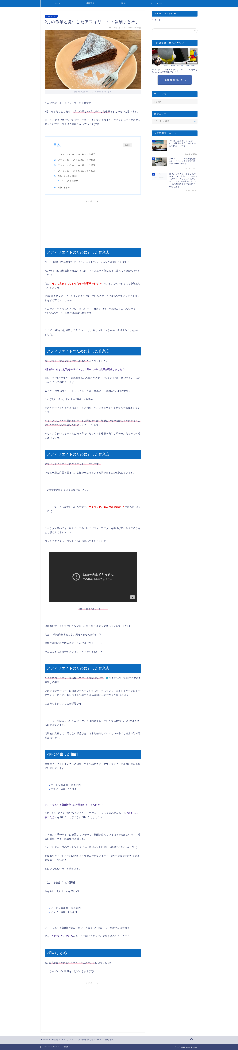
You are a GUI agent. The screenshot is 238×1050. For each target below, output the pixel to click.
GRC (109, 678)
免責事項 (66, 1047)
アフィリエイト (51, 16)
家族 (123, 3)
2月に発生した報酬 (67, 176)
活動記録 (90, 3)
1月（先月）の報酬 (69, 181)
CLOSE (128, 145)
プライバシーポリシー (51, 1047)
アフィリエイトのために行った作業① (76, 154)
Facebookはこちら (174, 79)
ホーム (57, 3)
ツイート (156, 20)
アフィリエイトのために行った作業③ (76, 165)
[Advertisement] (93, 223)
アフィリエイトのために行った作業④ (76, 171)
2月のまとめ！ (65, 187)
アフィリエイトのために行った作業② (76, 160)
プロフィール (156, 3)
